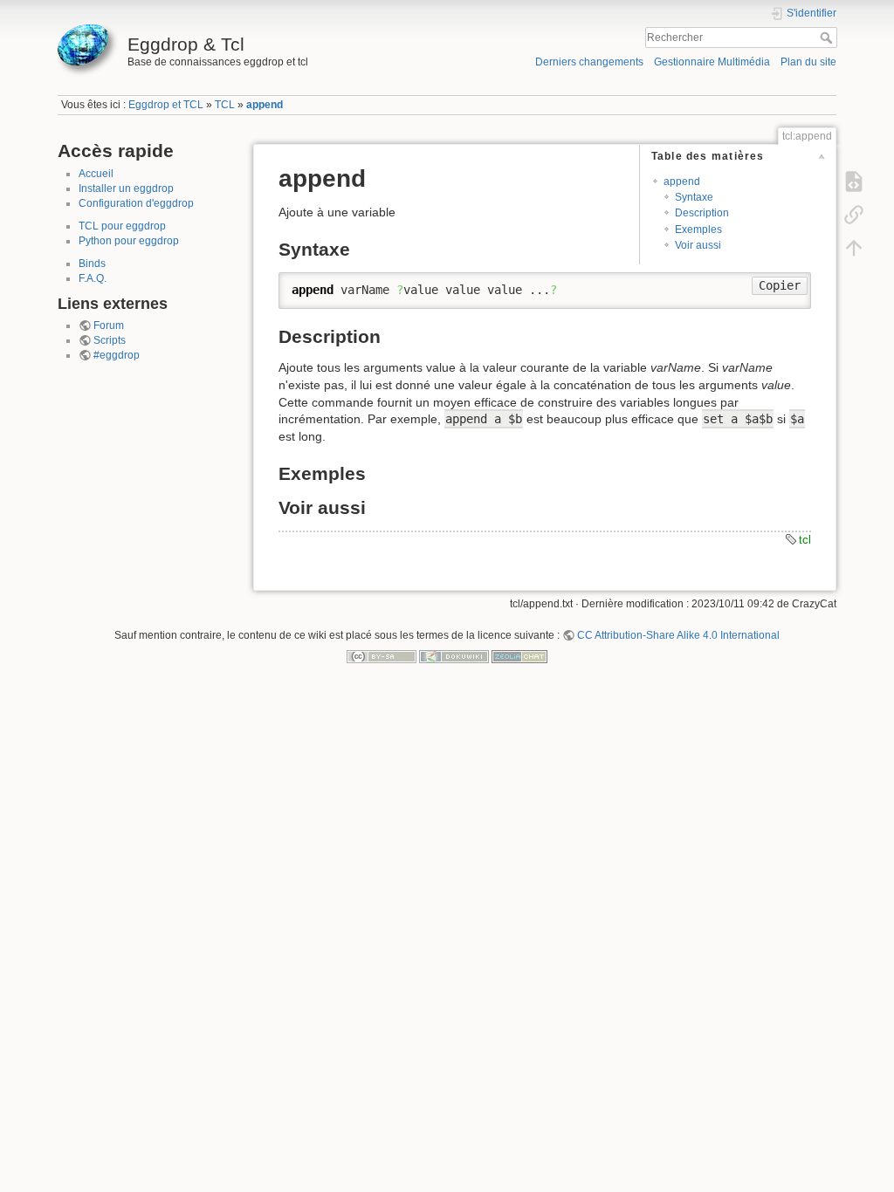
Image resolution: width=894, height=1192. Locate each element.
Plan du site (808, 62)
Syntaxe (694, 197)
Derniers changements (589, 62)
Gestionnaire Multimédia (712, 62)
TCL (225, 105)
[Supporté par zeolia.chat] (519, 656)
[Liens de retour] (854, 214)
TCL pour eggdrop (122, 226)
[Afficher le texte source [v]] (854, 181)
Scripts (109, 340)
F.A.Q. (93, 278)
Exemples (698, 229)
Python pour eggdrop (129, 241)
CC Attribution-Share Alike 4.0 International (678, 635)
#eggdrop (116, 355)
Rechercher (828, 37)
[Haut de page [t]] (854, 247)
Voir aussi (698, 245)
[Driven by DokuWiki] (454, 656)
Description (702, 213)
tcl (805, 539)
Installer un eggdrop (126, 188)
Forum (108, 325)
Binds (92, 263)
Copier (780, 285)
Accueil (96, 174)
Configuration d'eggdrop (136, 203)
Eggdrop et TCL (165, 105)
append (264, 105)
